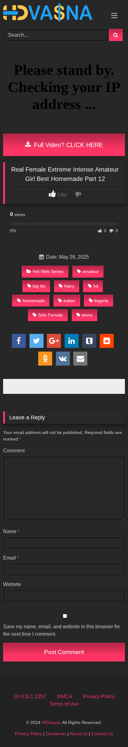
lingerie (101, 300)
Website (12, 584)
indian (69, 300)
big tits (39, 286)
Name (11, 531)
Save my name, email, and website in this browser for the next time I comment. (61, 630)
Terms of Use (64, 704)
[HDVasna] (52, 13)
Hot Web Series (48, 271)
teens (87, 314)
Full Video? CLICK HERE (67, 144)
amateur (90, 271)
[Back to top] (109, 728)
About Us (79, 733)
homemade (33, 300)
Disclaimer (56, 733)
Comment (14, 450)
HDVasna (51, 722)
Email (11, 557)
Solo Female (50, 314)
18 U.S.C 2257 (29, 696)
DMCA (64, 696)
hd (95, 286)
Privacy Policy (99, 696)
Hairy (69, 286)
